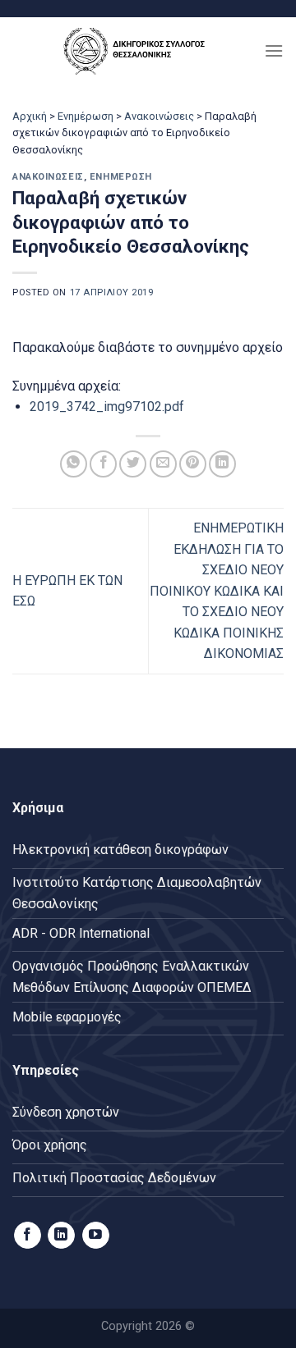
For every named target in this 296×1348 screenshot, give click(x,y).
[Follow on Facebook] (27, 1236)
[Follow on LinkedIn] (61, 1236)
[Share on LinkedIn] (222, 464)
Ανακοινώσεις (159, 116)
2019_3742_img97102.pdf (107, 406)
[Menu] (274, 50)
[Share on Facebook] (103, 464)
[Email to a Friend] (163, 464)
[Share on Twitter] (132, 464)
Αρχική (29, 116)
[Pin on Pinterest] (192, 464)
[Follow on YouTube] (95, 1236)
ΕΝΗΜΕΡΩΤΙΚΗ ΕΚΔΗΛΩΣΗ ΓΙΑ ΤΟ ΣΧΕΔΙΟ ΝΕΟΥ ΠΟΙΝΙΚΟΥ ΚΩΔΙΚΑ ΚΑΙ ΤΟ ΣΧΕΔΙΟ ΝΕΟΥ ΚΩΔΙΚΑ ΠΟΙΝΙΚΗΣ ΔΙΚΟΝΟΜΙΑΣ (217, 591)
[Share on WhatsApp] (73, 464)
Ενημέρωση (85, 116)
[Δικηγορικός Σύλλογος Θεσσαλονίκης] (138, 50)
